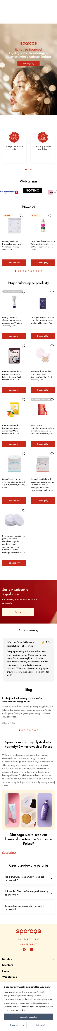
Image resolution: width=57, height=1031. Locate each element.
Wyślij (18, 611)
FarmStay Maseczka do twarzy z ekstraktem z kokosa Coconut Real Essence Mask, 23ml (12, 375)
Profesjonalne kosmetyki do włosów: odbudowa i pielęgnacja (22, 700)
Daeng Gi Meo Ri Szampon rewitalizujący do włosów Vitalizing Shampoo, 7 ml (42, 320)
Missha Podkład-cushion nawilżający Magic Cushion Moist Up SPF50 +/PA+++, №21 (41, 375)
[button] (26, 169)
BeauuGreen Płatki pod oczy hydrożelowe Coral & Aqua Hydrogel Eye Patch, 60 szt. (13, 483)
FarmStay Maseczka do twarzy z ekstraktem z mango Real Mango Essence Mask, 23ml (12, 429)
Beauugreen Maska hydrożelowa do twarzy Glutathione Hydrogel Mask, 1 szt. (12, 245)
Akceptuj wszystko (28, 1017)
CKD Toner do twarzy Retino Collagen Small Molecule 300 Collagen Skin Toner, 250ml (43, 245)
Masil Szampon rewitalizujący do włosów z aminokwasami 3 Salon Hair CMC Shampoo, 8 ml (42, 429)
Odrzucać (40, 1025)
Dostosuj (14, 1025)
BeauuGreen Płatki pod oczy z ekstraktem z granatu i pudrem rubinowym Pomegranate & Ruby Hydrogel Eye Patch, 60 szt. (42, 485)
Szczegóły (14, 262)
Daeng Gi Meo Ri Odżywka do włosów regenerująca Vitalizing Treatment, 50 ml (12, 321)
